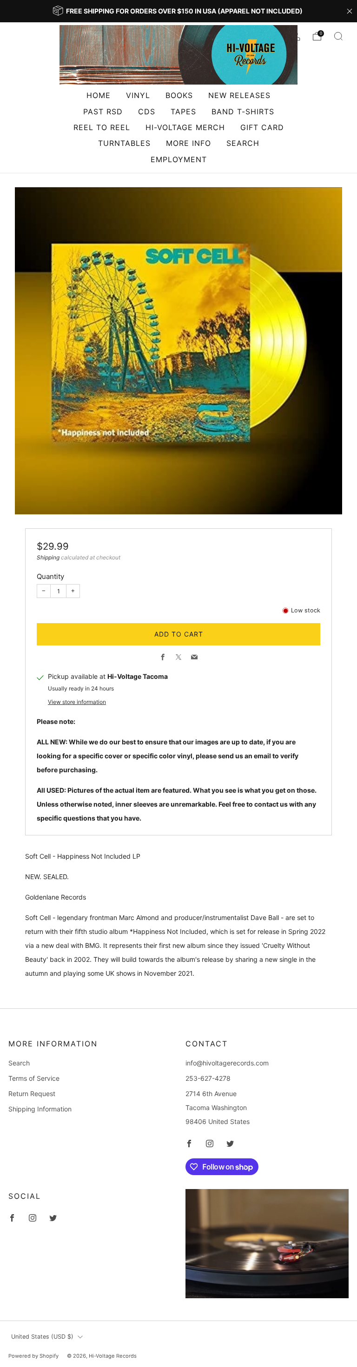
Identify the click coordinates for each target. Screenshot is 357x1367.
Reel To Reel (101, 127)
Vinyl (138, 95)
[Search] (338, 36)
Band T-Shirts (243, 111)
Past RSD (103, 111)
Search (242, 143)
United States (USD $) (42, 1336)
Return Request (31, 1094)
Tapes (183, 111)
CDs (146, 111)
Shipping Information (40, 1109)
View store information (77, 701)
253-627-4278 (208, 1078)
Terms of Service (34, 1078)
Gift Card (262, 127)
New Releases (239, 95)
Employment (179, 159)
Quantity (50, 576)
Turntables (124, 143)
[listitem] (178, 11)
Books (179, 95)
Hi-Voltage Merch (185, 127)
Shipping (48, 557)
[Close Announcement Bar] (349, 11)
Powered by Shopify (33, 1356)
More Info (188, 143)
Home (98, 95)
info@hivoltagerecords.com (227, 1063)
